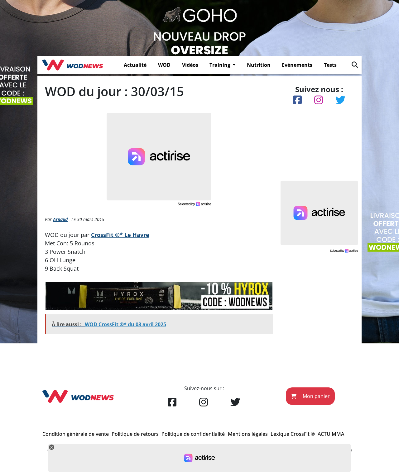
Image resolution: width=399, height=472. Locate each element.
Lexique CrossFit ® (293, 433)
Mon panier (315, 396)
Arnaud (60, 219)
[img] (355, 64)
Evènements (297, 64)
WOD (164, 64)
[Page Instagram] (203, 402)
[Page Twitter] (235, 402)
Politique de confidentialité (193, 433)
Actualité (135, 64)
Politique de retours (135, 433)
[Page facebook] (172, 402)
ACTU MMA (331, 433)
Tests (330, 64)
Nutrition (259, 64)
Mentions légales (248, 433)
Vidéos (190, 64)
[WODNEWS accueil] (72, 65)
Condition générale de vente (75, 433)
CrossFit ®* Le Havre (120, 234)
